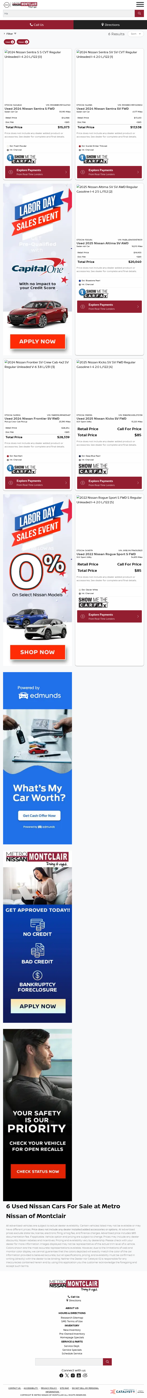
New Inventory (72, 1330)
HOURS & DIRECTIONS (72, 1313)
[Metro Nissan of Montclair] (20, 5)
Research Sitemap (72, 1317)
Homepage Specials (72, 1337)
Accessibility (31, 1388)
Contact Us (14, 1388)
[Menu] (140, 5)
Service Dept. (72, 1346)
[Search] (139, 13)
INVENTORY (72, 1325)
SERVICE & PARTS (72, 1341)
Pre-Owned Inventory (72, 1333)
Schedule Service (72, 1353)
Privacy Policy (49, 1388)
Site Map (64, 1388)
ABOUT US (72, 1308)
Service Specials (72, 1349)
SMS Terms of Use (72, 1321)
